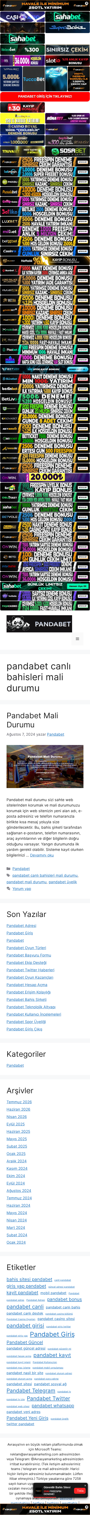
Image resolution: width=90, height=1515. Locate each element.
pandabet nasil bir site (25, 1373)
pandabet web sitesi (18, 1406)
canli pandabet (62, 1280)
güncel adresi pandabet (61, 1286)
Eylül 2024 (16, 1183)
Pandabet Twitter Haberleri (30, 970)
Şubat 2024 (17, 1235)
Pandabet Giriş (20, 933)
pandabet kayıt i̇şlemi (19, 1362)
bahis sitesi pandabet (29, 1279)
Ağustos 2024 (19, 1190)
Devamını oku (42, 855)
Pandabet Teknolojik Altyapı (31, 1007)
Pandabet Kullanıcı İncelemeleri (34, 1014)
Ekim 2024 (16, 1176)
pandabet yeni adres (23, 1412)
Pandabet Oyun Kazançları (30, 977)
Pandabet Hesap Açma (27, 985)
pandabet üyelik (63, 882)
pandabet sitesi (19, 1384)
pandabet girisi (25, 1325)
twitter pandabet (20, 1424)
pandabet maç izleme (18, 1367)
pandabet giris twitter (58, 1326)
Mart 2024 (16, 1227)
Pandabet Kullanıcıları (45, 1362)
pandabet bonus (64, 1299)
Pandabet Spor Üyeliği (26, 1022)
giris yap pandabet (26, 1286)
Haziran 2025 (18, 1131)
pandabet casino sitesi (56, 1319)
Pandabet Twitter (48, 1398)
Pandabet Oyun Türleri (26, 948)
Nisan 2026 (17, 1117)
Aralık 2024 (17, 1161)
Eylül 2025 (16, 1124)
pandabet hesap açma (19, 1356)
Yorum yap (21, 889)
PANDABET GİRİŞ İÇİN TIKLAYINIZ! (45, 96)
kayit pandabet (22, 1292)
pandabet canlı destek (25, 1313)
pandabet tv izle (16, 1399)
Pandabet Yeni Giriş (27, 1418)
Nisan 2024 (17, 1220)
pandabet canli (25, 1306)
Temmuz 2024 (19, 1198)
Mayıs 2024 (17, 1213)
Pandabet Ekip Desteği (27, 962)
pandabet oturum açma (19, 1378)
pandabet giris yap (17, 1335)
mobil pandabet (53, 1293)
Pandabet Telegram (31, 1390)
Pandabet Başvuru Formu (29, 955)
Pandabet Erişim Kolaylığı (29, 992)
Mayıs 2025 (17, 1139)
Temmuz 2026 (19, 1102)
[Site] (45, 162)
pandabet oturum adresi (58, 1373)
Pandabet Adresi (21, 925)
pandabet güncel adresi (26, 1348)
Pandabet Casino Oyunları (21, 1319)
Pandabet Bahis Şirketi (27, 999)
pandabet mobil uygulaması (48, 1367)
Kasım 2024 (17, 1168)
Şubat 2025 (17, 1146)
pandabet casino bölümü (59, 1313)
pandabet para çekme (46, 1378)
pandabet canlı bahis (63, 1307)
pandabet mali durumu (27, 882)
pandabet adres (15, 1300)
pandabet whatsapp (53, 1405)
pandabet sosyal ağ (50, 1384)
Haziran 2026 (18, 1109)
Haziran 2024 (18, 1205)
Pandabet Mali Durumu (32, 720)
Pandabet (21, 869)
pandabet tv (64, 1391)
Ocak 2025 (16, 1154)
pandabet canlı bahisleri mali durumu (45, 875)
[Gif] (45, 260)
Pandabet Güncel (25, 1342)
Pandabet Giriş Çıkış (24, 1029)
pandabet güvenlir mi (59, 1348)
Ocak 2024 (16, 1242)
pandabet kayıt (52, 1355)
